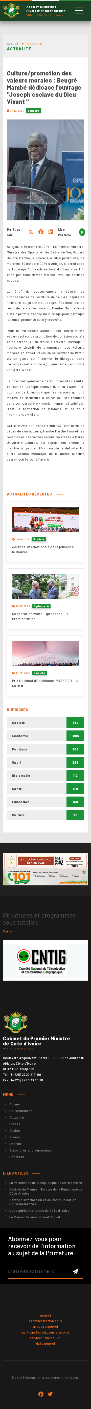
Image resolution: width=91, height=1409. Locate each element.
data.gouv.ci (45, 1343)
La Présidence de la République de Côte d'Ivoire (45, 1183)
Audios (14, 1130)
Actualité (16, 1117)
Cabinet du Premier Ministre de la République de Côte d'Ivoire (45, 1191)
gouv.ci (45, 1315)
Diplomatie (41, 606)
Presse (14, 1124)
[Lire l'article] (82, 232)
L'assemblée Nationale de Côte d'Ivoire (39, 1210)
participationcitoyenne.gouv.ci (45, 1332)
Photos (15, 1144)
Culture (33, 110)
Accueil (12, 44)
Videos (14, 1137)
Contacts (16, 1157)
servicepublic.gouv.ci (45, 1338)
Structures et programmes (30, 1150)
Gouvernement (20, 1111)
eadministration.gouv (45, 1321)
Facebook (41, 1394)
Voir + (7, 931)
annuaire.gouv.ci (45, 1326)
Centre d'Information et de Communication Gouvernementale (42, 1202)
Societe (38, 539)
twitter (50, 1394)
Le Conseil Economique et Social (34, 1217)
